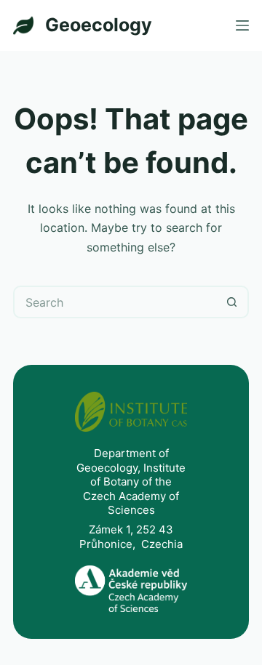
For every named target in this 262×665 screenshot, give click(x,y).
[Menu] (242, 25)
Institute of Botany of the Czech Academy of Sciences (134, 489)
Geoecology (98, 25)
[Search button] (232, 302)
